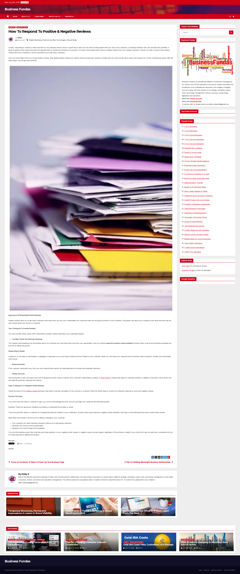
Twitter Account (196, 98)
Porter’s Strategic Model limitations (196, 161)
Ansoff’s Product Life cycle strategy (197, 200)
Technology (40, 539)
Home (15, 16)
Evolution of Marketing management (197, 204)
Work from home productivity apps (196, 178)
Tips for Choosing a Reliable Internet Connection (86, 543)
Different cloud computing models (196, 235)
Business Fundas (17, 9)
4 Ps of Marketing (190, 126)
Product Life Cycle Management (195, 170)
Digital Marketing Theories (193, 183)
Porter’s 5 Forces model (192, 152)
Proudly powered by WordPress (14, 570)
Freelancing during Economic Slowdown (198, 196)
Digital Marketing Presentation (195, 209)
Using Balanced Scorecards (194, 226)
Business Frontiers (188, 270)
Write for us (54, 16)
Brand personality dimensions (194, 165)
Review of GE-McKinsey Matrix (195, 187)
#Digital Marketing (35, 40)
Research (69, 16)
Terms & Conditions (229, 570)
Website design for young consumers (197, 239)
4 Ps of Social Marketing (193, 135)
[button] (230, 16)
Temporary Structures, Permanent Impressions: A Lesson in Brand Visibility (30, 512)
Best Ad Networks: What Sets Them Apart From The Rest (146, 512)
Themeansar (41, 570)
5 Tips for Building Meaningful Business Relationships (148, 462)
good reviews (105, 378)
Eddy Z (20, 38)
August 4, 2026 (73, 548)
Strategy (191, 539)
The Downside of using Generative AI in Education (29, 543)
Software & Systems (30, 539)
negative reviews (32, 391)
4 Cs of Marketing (190, 131)
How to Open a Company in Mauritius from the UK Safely (204, 543)
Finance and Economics (136, 542)
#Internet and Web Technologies (54, 40)
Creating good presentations (194, 247)
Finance (126, 542)
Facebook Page (195, 101)
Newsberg (32, 570)
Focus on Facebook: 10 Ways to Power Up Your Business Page (37, 462)
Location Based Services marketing (196, 230)
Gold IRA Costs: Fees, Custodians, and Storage (148, 544)
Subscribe (39, 16)
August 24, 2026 (16, 548)
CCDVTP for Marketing (192, 252)
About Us (25, 16)
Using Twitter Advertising (193, 243)
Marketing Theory (22, 27)
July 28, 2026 (188, 548)
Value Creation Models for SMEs (195, 191)
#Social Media (72, 40)
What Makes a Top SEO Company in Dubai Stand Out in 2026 (88, 512)
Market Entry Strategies (192, 157)
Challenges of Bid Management (195, 213)
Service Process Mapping (193, 222)
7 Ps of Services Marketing (194, 139)
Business (184, 539)
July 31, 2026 (130, 548)
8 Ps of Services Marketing (194, 144)
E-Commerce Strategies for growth (196, 174)
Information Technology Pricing (195, 217)
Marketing (12, 27)
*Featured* (12, 539)
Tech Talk (185, 266)
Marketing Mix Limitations (193, 148)
